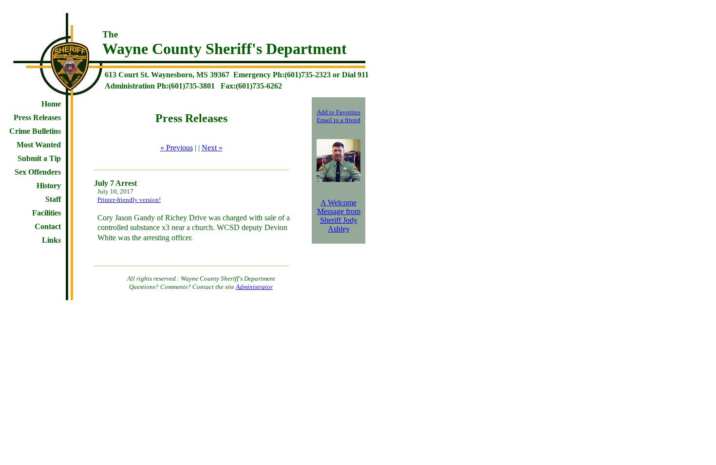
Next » (212, 147)
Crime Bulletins (35, 131)
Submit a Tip (39, 158)
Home (51, 104)
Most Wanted (39, 145)
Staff (53, 199)
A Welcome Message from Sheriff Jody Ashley (338, 215)
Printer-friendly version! (129, 199)
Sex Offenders (38, 172)
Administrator (254, 286)
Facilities (46, 213)
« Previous (176, 147)
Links (51, 240)
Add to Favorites (338, 112)
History (49, 185)
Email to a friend (338, 120)
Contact (48, 226)
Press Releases (37, 117)
